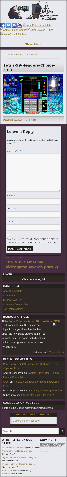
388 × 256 (31, 119)
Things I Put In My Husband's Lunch (18, 464)
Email (11, 208)
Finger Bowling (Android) (48, 390)
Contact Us (9, 295)
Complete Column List (15, 304)
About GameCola (12, 291)
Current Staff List (12, 300)
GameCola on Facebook (31, 414)
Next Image (31, 54)
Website (12, 221)
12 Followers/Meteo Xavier (14, 448)
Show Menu (33, 44)
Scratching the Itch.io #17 (40, 395)
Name (11, 195)
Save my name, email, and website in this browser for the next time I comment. (33, 240)
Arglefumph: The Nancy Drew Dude (18, 451)
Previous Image (14, 54)
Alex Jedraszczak (52, 451)
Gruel (6, 381)
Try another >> (57, 352)
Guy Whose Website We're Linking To (19, 457)
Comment (14, 151)
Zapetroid (6, 474)
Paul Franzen (10, 364)
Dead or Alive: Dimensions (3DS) (38, 321)
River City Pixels (9, 470)
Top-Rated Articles (13, 309)
